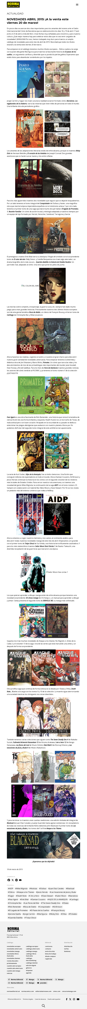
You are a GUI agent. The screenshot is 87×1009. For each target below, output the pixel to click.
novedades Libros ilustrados (13, 955)
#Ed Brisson (57, 907)
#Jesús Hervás (42, 892)
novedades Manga (13, 951)
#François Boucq (58, 910)
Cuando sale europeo (14, 966)
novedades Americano (14, 949)
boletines (67, 951)
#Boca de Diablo (29, 907)
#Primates (73, 914)
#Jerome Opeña (14, 914)
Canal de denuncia (40, 999)
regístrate (48, 959)
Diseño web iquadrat (54, 999)
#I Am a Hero (34, 896)
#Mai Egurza (42, 914)
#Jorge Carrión (29, 914)
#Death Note (21, 896)
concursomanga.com (69, 991)
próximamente (12, 963)
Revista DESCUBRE (12, 961)
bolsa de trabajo (50, 954)
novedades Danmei (13, 958)
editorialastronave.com (43, 991)
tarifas (66, 949)
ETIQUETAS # (10, 885)
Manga (31, 979)
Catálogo (10, 942)
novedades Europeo (13, 946)
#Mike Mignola (21, 888)
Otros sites (10, 987)
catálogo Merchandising (31, 959)
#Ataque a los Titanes (25, 892)
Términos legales (28, 999)
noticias (9, 973)
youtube (43, 983)
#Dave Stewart (47, 896)
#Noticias (33, 888)
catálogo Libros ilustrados (31, 955)
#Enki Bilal (24, 899)
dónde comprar (50, 956)
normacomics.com (27, 991)
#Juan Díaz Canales (56, 888)
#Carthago (73, 899)
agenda (28, 973)
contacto (48, 949)
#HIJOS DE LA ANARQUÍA (57, 899)
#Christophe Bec (14, 903)
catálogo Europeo (32, 946)
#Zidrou (11, 892)
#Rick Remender (14, 907)
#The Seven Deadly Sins (50, 903)
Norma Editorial (17, 979)
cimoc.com (56, 991)
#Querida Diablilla (15, 918)
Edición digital (31, 965)
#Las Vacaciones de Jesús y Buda (63, 892)
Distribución (68, 942)
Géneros (29, 968)
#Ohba (63, 914)
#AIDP (10, 888)
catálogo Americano (33, 949)
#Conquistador (44, 907)
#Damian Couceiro (37, 899)
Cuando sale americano (15, 968)
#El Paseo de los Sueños (39, 910)
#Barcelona (73, 896)
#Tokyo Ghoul (30, 918)
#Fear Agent (13, 899)
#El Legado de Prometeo (18, 910)
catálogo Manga (31, 951)
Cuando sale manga (13, 971)
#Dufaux (42, 888)
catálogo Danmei (32, 963)
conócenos (48, 946)
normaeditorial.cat (13, 991)
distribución (68, 946)
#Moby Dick (54, 914)
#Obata (65, 903)
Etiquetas (29, 970)
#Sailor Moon (60, 896)
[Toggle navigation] (77, 5)
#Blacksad (70, 888)
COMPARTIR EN (11, 876)
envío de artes (50, 951)
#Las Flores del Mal (31, 903)
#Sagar (11, 896)
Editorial (48, 942)
